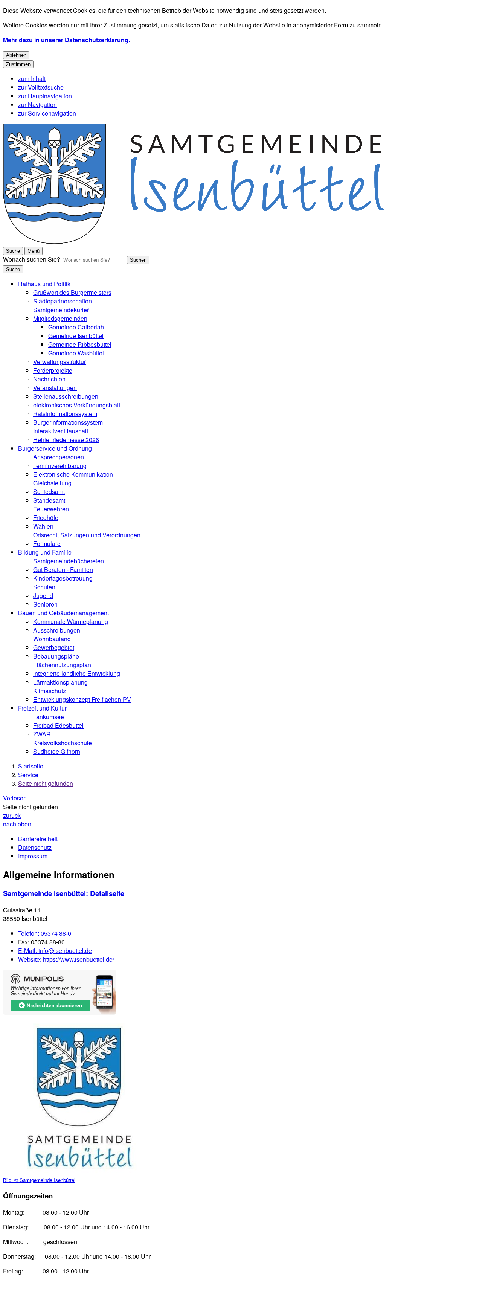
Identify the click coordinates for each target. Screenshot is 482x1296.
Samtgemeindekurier (61, 309)
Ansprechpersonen (58, 457)
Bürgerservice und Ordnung (55, 448)
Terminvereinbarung (60, 465)
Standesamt (49, 500)
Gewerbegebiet (53, 647)
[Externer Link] (59, 993)
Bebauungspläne (56, 656)
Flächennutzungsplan (62, 664)
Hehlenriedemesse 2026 (66, 439)
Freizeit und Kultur (42, 708)
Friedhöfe (45, 517)
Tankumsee (48, 716)
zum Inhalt (32, 78)
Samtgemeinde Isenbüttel (63, 893)
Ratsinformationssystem (65, 413)
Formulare (47, 543)
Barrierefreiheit (38, 838)
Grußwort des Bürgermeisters (72, 292)
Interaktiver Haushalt (60, 431)
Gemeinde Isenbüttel (76, 335)
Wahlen (43, 526)
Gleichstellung (52, 483)
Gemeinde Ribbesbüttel (79, 344)
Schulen (44, 586)
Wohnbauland (52, 638)
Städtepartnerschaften (62, 301)
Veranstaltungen (55, 387)
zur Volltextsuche (41, 87)
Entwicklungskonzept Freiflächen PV (82, 699)
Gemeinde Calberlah (76, 327)
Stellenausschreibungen (65, 396)
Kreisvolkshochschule (62, 742)
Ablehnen (16, 55)
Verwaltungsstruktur (59, 361)
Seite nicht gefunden (45, 783)
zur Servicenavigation (47, 113)
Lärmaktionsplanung (60, 682)
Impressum (32, 856)
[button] (78, 1103)
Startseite (30, 766)
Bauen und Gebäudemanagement (63, 612)
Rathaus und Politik (44, 283)
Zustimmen (18, 64)
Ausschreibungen (56, 630)
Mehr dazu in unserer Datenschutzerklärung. (66, 39)
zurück (12, 815)
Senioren (45, 604)
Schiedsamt (49, 491)
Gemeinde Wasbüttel (76, 353)
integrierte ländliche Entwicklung (76, 673)
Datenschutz (35, 847)
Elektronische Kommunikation (73, 474)
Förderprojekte (52, 370)
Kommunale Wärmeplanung (70, 621)
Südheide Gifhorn (56, 751)
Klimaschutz (49, 690)
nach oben (17, 824)
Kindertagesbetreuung (63, 578)
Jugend (43, 595)
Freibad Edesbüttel (58, 725)
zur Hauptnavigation (45, 95)
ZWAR (42, 734)
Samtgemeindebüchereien (68, 561)
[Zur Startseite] (193, 241)
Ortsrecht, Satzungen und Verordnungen (86, 535)
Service (28, 774)
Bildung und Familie (45, 552)
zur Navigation (37, 104)
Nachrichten (49, 379)
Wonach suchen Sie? (31, 259)
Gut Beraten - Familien (63, 569)
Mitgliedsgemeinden (60, 318)
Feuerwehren (51, 509)
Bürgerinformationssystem (68, 422)
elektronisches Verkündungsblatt (76, 405)
